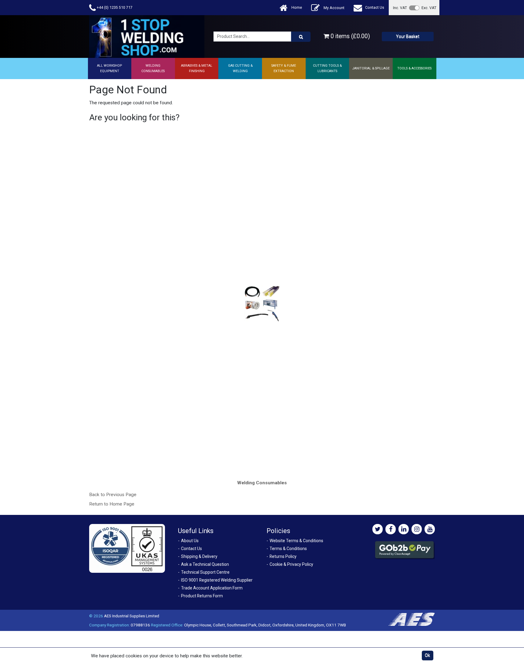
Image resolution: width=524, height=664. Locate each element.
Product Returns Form (202, 595)
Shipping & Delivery (199, 556)
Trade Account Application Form (212, 588)
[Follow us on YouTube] (430, 529)
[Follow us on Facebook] (390, 529)
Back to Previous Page (112, 494)
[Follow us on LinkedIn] (403, 529)
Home (296, 7)
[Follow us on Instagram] (416, 529)
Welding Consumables (262, 482)
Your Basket (407, 36)
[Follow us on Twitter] (377, 529)
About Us (190, 540)
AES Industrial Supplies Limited (131, 615)
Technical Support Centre (205, 572)
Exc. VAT (429, 7)
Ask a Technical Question (205, 564)
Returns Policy (283, 556)
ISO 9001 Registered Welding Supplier (217, 580)
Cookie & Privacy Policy (291, 564)
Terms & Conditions (288, 548)
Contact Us (374, 7)
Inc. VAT (400, 7)
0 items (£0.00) (349, 36)
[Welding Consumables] (262, 303)
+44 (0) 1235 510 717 (114, 7)
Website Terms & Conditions (296, 540)
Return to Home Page (111, 504)
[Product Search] (301, 37)
